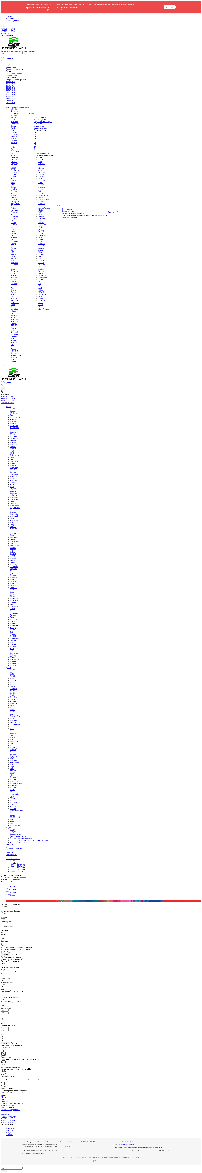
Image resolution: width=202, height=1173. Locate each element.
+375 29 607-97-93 (8, 33)
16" (35, 138)
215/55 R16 (10, 94)
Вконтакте (12, 889)
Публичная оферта (8, 1116)
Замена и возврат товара (10, 1110)
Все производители (14, 105)
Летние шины (11, 77)
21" (35, 149)
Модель (4, 917)
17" (35, 141)
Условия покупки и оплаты (12, 1103)
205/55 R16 (10, 92)
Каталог (4, 1095)
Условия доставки (8, 1105)
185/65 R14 (10, 84)
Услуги (13, 832)
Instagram (12, 892)
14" (35, 134)
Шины (13, 411)
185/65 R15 (10, 86)
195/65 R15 (10, 90)
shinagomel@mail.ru (11, 882)
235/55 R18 (10, 103)
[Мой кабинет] (2, 386)
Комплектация (7, 926)
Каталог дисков (40, 120)
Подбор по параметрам (15, 69)
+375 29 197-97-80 (8, 31)
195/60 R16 (10, 88)
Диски (12, 672)
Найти (4, 1171)
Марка (3, 913)
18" (35, 143)
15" (35, 136)
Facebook (12, 886)
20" (35, 147)
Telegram (11, 895)
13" (35, 132)
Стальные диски (40, 128)
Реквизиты (5, 1114)
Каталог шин (11, 67)
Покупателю (6, 1101)
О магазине (5, 1112)
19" (35, 145)
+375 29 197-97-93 (8, 29)
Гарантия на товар (8, 1108)
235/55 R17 (10, 101)
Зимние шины (11, 75)
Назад (12, 409)
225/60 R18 (10, 98)
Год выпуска (6, 922)
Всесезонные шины (14, 73)
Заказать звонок (7, 403)
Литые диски (39, 126)
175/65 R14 (10, 82)
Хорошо (169, 7)
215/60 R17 (10, 96)
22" (35, 151)
